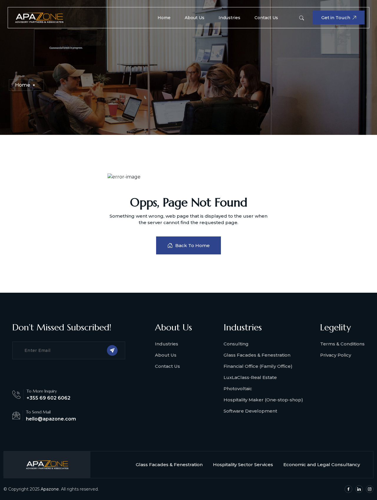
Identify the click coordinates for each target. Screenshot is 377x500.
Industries (229, 17)
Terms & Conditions (342, 344)
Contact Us (266, 17)
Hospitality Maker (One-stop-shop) (263, 400)
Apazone (50, 489)
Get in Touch (335, 17)
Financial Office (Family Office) (258, 366)
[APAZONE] (39, 17)
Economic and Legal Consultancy (321, 464)
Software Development (250, 411)
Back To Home (192, 245)
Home (164, 17)
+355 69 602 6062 (48, 398)
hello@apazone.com (51, 419)
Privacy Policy (335, 355)
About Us (194, 17)
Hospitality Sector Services (243, 464)
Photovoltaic (238, 388)
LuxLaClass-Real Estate (250, 377)
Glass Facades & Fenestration (257, 355)
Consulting (236, 344)
